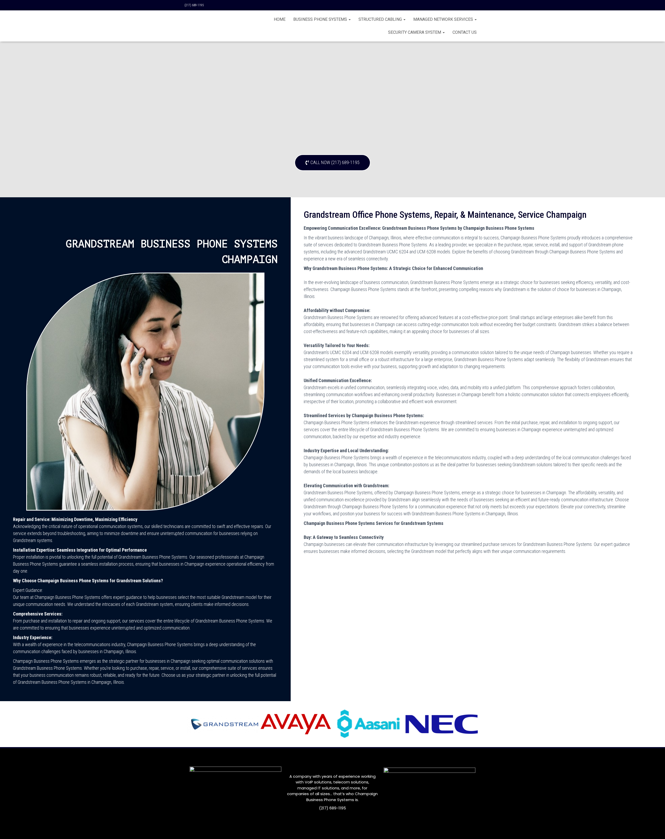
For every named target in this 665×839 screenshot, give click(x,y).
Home (279, 19)
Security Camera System (415, 32)
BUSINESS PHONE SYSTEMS (320, 19)
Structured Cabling (380, 19)
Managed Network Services (443, 19)
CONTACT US (465, 32)
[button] (332, 162)
